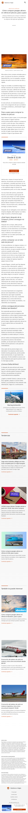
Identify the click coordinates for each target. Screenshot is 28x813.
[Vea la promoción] (14, 396)
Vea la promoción (14, 405)
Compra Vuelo (14, 171)
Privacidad (14, 792)
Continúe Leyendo (13, 414)
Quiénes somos (14, 797)
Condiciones (14, 794)
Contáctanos (14, 799)
